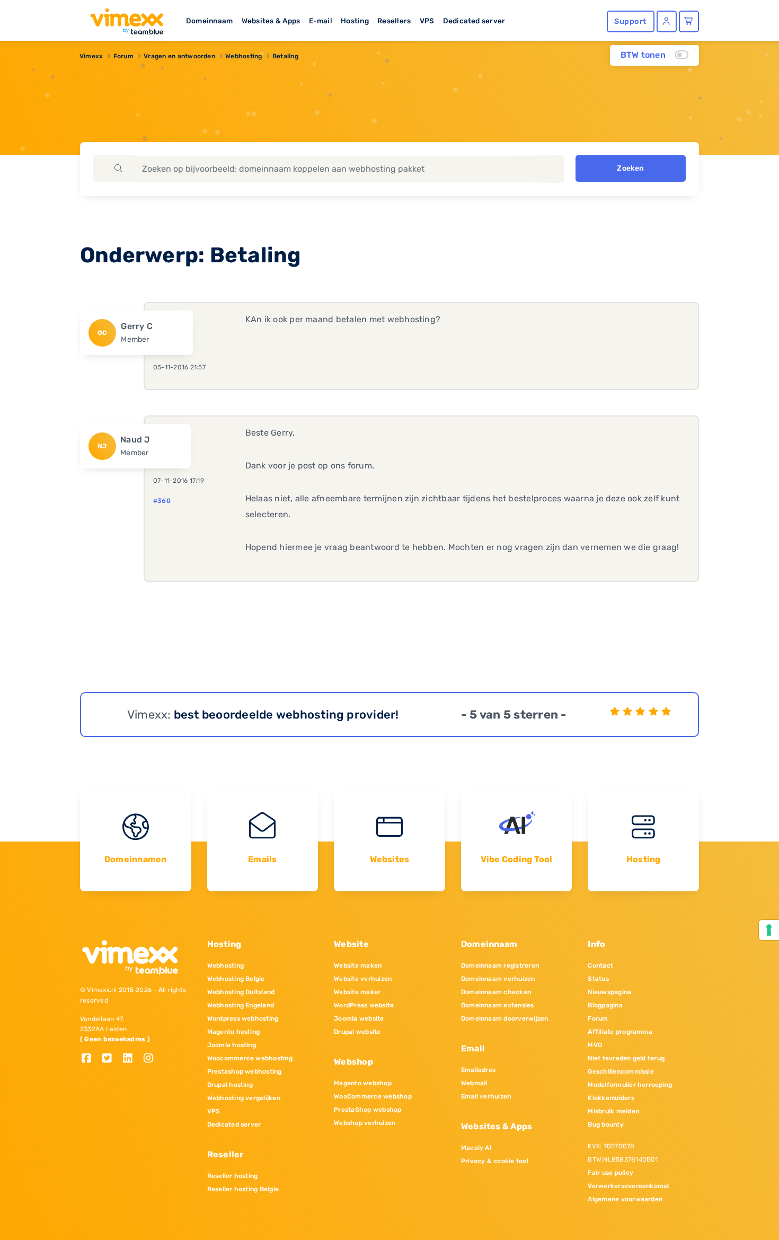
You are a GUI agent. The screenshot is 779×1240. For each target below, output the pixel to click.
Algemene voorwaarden (625, 1199)
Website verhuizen (363, 978)
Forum (123, 56)
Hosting (355, 20)
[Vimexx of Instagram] (151, 1059)
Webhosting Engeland (241, 1005)
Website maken (358, 965)
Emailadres (478, 1070)
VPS (427, 20)
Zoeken (630, 168)
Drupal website (357, 1031)
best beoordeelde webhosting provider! (286, 714)
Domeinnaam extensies (497, 1005)
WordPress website (364, 1005)
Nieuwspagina (609, 992)
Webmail (474, 1083)
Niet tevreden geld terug (626, 1058)
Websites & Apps (271, 20)
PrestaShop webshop (367, 1109)
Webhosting (243, 56)
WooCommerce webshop (373, 1096)
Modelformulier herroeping (630, 1084)
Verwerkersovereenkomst (628, 1186)
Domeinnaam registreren (500, 965)
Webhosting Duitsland (241, 992)
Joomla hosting (231, 1045)
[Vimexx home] (122, 18)
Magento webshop (363, 1083)
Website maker (357, 992)
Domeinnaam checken (496, 992)
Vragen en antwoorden (179, 56)
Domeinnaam (209, 20)
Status (598, 978)
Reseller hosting (232, 1176)
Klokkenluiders (611, 1098)
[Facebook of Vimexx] (90, 1059)
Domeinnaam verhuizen (498, 978)
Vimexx (91, 56)
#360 (162, 500)
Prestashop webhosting (244, 1071)
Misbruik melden (613, 1111)
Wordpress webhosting (243, 1018)
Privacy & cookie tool (494, 1161)
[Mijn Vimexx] (667, 21)
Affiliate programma (620, 1031)
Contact (600, 965)
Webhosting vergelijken (243, 1098)
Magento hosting (233, 1031)
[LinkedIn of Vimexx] (131, 1059)
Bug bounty (605, 1124)
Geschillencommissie (621, 1071)
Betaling (285, 56)
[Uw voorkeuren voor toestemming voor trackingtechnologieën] (769, 930)
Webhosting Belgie (236, 978)
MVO (595, 1045)
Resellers (394, 20)
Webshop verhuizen (364, 1123)
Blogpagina (605, 1005)
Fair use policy (610, 1172)
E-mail (320, 20)
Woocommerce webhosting (250, 1058)
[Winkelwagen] (689, 21)
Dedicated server (474, 20)
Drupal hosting (230, 1084)
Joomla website (359, 1018)
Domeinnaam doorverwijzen (504, 1018)
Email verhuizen (486, 1096)
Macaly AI (476, 1148)
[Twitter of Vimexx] (111, 1059)
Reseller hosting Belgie (243, 1189)
